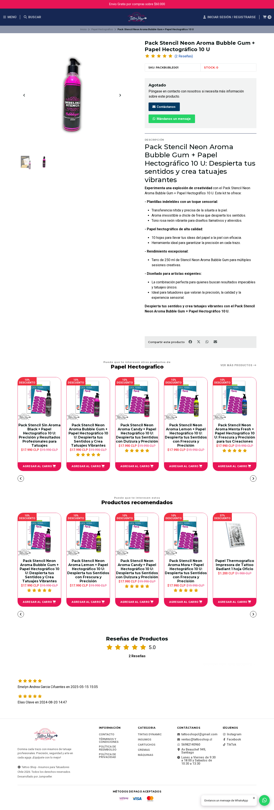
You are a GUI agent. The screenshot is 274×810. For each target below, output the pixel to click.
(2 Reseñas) (184, 56)
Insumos (144, 739)
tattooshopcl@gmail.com (199, 734)
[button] (39, 466)
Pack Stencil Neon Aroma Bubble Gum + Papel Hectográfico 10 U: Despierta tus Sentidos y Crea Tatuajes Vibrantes (88, 435)
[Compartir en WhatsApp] (207, 341)
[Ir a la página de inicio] (137, 17)
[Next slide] (120, 95)
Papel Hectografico (102, 29)
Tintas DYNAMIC (150, 734)
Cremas (144, 749)
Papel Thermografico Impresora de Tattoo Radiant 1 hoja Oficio (234, 565)
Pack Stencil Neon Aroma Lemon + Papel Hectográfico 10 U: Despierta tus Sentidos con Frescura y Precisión (186, 435)
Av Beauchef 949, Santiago (193, 751)
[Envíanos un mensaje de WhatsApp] (264, 800)
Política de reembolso (107, 748)
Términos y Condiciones (109, 740)
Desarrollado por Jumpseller (35, 776)
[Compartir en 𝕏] (199, 341)
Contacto (106, 734)
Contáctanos (166, 107)
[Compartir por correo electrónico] (215, 341)
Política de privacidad (107, 756)
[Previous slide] (24, 95)
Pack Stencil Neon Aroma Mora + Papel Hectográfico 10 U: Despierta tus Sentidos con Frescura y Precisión (186, 571)
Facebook (234, 739)
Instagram (234, 734)
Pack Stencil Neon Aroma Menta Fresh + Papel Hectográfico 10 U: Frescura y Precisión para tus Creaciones (234, 433)
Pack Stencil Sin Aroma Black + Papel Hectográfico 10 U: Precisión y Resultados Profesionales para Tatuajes (39, 435)
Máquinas (145, 755)
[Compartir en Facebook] (190, 341)
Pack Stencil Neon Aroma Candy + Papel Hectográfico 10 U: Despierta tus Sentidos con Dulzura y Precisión (137, 433)
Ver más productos (236, 365)
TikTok (231, 744)
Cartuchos (146, 744)
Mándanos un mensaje (173, 119)
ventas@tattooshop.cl (196, 739)
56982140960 (190, 744)
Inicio (83, 29)
